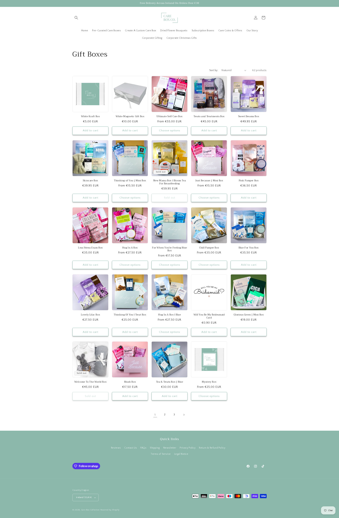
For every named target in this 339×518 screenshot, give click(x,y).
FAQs (143, 447)
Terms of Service (161, 454)
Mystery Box (209, 382)
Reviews (116, 447)
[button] (76, 18)
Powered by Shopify (110, 510)
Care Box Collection (90, 510)
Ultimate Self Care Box (169, 116)
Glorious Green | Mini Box (249, 314)
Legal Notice (181, 454)
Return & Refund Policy (212, 447)
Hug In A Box (130, 247)
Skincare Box (90, 180)
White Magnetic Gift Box (130, 116)
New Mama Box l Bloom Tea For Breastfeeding (169, 182)
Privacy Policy (187, 447)
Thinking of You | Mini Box (130, 180)
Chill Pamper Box (209, 247)
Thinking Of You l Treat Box (130, 314)
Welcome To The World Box (90, 382)
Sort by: (213, 70)
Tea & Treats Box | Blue (169, 382)
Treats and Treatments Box (209, 116)
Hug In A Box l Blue (169, 314)
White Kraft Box (90, 116)
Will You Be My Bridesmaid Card (209, 316)
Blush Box (130, 382)
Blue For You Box (249, 247)
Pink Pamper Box (249, 180)
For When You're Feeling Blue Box (169, 249)
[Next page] (184, 415)
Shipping (155, 447)
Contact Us (130, 447)
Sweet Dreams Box (248, 116)
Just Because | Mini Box (209, 180)
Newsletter (169, 447)
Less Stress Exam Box (90, 247)
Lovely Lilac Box (90, 314)
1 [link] (155, 414)
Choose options (169, 130)
